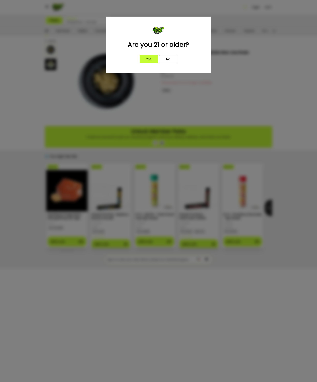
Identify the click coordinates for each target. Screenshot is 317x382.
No (168, 59)
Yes (148, 59)
